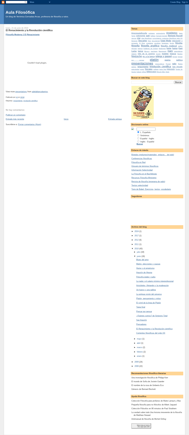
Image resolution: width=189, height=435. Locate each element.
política (179, 60)
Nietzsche (136, 56)
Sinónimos (144, 135)
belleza (153, 36)
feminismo (165, 43)
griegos (140, 48)
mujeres (165, 54)
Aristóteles (171, 33)
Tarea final (140, 307)
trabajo (139, 72)
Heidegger (162, 48)
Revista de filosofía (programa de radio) (148, 181)
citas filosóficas (146, 38)
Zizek (167, 72)
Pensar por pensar (144, 311)
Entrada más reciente (15, 119)
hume (169, 48)
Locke (134, 51)
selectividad (135, 69)
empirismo (149, 43)
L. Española (145, 132)
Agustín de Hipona (144, 272)
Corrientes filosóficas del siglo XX (150, 333)
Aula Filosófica (20, 12)
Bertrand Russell (175, 36)
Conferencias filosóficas (141, 158)
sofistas (156, 69)
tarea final (162, 69)
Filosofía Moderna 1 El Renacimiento (23, 35)
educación (176, 41)
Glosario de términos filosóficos (144, 166)
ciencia (133, 38)
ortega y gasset (163, 56)
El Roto (142, 43)
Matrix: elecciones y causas (148, 264)
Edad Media (166, 41)
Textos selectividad (139, 185)
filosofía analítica (150, 45)
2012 (137, 240)
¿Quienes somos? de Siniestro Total (151, 316)
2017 (137, 235)
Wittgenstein (151, 72)
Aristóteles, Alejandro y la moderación (152, 285)
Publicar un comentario (15, 115)
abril (139, 343)
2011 (137, 244)
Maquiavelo (162, 51)
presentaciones (142, 63)
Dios (149, 41)
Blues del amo (142, 260)
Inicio (66, 119)
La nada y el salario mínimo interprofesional (154, 281)
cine (138, 38)
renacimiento (17, 101)
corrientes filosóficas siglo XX (172, 38)
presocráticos (159, 64)
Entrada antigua (115, 119)
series (142, 69)
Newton (180, 54)
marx (170, 51)
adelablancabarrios (40, 92)
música (173, 54)
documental (156, 41)
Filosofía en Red (138, 162)
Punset (168, 64)
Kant (181, 48)
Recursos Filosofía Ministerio (143, 178)
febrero (140, 352)
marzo (140, 347)
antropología (160, 33)
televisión (171, 69)
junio (139, 256)
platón (154, 59)
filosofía (135, 45)
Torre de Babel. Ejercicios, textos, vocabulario (151, 189)
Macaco (147, 51)
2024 (137, 231)
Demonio (134, 41)
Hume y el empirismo (145, 268)
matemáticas (178, 51)
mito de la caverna (146, 54)
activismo (152, 33)
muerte (158, 54)
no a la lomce (149, 56)
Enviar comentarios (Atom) (29, 124)
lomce (140, 51)
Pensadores (141, 324)
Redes (180, 64)
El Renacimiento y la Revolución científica (154, 329)
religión (133, 67)
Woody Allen (161, 72)
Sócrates (149, 69)
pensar (174, 56)
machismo (154, 51)
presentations (21, 92)
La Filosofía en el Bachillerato (144, 174)
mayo (139, 339)
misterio (134, 54)
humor (175, 48)
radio (174, 64)
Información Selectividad (142, 170)
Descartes (142, 41)
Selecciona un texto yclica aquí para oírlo (143, 426)
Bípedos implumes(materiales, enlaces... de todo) (152, 155)
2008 (137, 366)
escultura (157, 43)
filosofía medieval (169, 46)
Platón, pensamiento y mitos (148, 298)
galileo (180, 46)
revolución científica (30, 101)
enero (139, 356)
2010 (137, 248)
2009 (137, 362)
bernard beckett (161, 36)
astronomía (140, 36)
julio (139, 252)
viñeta (144, 72)
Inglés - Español (147, 142)
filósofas (179, 43)
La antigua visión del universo (149, 294)
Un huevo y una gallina (146, 290)
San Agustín (177, 67)
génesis (134, 48)
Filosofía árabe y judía (145, 277)
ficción (172, 43)
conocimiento (156, 38)
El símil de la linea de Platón (148, 303)
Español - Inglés (147, 138)
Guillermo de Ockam (150, 48)
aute (148, 36)
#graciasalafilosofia (139, 33)
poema (167, 60)
